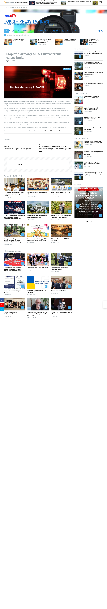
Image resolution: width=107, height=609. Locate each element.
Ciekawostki (33, 30)
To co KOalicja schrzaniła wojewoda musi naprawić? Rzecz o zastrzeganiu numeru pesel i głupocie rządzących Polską (19, 2)
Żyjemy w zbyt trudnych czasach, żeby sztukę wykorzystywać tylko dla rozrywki (37, 314)
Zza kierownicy (79, 30)
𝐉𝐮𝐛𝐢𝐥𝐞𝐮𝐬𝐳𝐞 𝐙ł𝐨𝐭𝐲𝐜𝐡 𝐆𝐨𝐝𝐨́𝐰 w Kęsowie (37, 267)
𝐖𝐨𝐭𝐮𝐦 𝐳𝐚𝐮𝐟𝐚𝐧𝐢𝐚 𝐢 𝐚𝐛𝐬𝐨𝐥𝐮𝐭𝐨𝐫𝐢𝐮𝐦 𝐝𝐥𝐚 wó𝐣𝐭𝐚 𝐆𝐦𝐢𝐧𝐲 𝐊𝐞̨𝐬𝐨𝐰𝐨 (60, 268)
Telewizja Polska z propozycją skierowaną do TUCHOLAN (91, 97)
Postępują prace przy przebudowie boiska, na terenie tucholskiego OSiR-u (93, 163)
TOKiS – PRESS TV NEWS (26, 21)
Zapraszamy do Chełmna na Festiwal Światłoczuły (95, 41)
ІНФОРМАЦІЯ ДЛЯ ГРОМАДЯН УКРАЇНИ (36, 291)
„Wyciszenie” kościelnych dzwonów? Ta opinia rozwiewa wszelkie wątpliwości (93, 153)
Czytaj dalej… (95, 211)
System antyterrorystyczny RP (52, 130)
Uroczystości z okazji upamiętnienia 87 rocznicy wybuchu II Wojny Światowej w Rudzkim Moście (13, 241)
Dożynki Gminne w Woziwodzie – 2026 (18, 40)
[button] (78, 206)
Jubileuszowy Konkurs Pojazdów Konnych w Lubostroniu (44, 41)
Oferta (19, 30)
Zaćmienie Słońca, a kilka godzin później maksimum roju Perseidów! (93, 142)
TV (54, 30)
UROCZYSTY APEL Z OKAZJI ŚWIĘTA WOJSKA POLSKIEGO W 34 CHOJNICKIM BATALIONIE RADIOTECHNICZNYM (93, 109)
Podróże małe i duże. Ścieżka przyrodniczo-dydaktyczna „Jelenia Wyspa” (93, 64)
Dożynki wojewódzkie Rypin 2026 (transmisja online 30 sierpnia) (37, 239)
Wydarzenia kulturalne (68, 30)
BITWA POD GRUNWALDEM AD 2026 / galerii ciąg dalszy (93, 73)
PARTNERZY (41, 30)
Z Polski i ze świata (95, 190)
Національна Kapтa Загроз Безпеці (12, 291)
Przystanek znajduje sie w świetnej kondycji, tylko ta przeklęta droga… (93, 52)
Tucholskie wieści (82, 190)
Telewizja (58, 30)
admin (7, 61)
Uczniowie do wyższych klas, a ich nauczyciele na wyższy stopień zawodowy (14, 194)
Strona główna (12, 30)
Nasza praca (48, 30)
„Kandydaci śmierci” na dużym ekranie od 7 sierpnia (92, 118)
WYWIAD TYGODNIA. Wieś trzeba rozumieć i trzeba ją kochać (61, 216)
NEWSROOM (25, 30)
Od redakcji (89, 188)
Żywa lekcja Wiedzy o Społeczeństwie (10, 313)
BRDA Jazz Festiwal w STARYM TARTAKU (70, 40)
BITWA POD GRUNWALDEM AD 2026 (93, 83)
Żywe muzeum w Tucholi (58, 291)
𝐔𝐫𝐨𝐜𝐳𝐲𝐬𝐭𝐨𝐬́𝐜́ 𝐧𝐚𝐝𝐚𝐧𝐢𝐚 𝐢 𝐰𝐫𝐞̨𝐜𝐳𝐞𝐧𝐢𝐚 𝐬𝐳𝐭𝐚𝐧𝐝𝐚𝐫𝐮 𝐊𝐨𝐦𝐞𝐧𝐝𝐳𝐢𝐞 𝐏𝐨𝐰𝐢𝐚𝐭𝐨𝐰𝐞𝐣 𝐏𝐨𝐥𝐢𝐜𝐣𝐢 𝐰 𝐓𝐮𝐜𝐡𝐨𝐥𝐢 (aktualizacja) (13, 269)
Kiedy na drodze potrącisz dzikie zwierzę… (60, 193)
